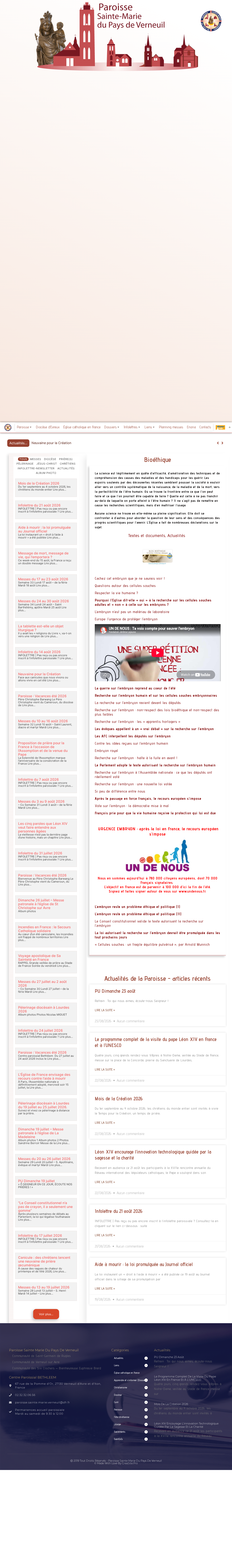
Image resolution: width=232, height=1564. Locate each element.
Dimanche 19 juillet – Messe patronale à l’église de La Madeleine (40, 1133)
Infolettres (131, 427)
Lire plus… (59, 489)
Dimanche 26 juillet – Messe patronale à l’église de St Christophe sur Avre (41, 904)
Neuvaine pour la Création (39, 674)
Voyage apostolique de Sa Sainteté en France (39, 958)
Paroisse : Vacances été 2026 (54, 443)
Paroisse (23, 427)
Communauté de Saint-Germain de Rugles (41, 1356)
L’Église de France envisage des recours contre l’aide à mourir (44, 1077)
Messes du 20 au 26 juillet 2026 (44, 1159)
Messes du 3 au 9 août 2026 (41, 801)
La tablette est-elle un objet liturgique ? (40, 628)
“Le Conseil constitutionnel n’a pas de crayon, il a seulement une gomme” (45, 1207)
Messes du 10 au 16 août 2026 (43, 721)
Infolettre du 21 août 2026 (39, 505)
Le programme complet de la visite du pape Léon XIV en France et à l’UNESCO (185, 1378)
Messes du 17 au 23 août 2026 (43, 579)
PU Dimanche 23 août (115, 991)
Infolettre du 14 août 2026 (39, 652)
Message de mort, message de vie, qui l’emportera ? (43, 555)
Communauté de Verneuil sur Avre (36, 1362)
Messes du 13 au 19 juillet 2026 (43, 1287)
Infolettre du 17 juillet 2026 (40, 1236)
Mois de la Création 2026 (38, 483)
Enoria (191, 427)
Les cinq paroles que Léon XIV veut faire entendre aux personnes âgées (42, 827)
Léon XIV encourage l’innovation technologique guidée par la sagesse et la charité (186, 1425)
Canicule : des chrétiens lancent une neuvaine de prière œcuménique (44, 1261)
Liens (148, 427)
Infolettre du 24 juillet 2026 (40, 1030)
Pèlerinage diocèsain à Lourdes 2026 (43, 1009)
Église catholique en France (82, 427)
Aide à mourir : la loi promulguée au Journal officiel (44, 529)
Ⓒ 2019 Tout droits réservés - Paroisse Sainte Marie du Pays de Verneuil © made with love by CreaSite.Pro (116, 1462)
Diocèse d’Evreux (48, 427)
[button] (222, 443)
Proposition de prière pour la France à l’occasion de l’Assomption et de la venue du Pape (43, 749)
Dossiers (110, 427)
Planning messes (171, 427)
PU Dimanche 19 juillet (36, 1181)
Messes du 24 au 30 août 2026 (43, 601)
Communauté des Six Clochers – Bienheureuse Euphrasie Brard (57, 1368)
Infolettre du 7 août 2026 (38, 779)
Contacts (205, 427)
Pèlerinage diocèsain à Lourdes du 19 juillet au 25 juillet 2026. (43, 1105)
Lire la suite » (105, 1010)
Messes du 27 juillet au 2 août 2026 (42, 984)
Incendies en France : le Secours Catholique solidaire (44, 929)
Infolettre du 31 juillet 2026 (40, 853)
